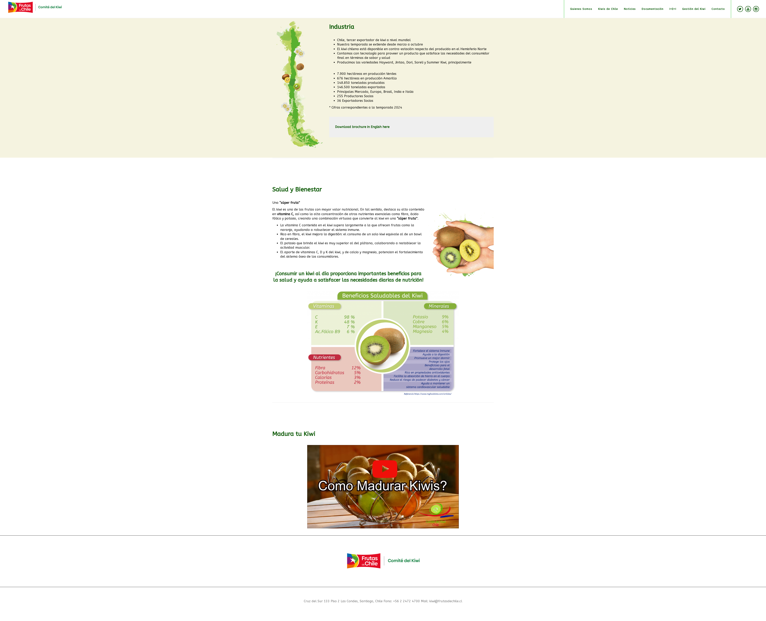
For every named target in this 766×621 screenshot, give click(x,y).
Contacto (718, 8)
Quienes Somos (581, 8)
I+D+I (672, 8)
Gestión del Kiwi (694, 8)
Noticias (630, 8)
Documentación (652, 8)
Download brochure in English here (362, 127)
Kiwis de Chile (608, 8)
